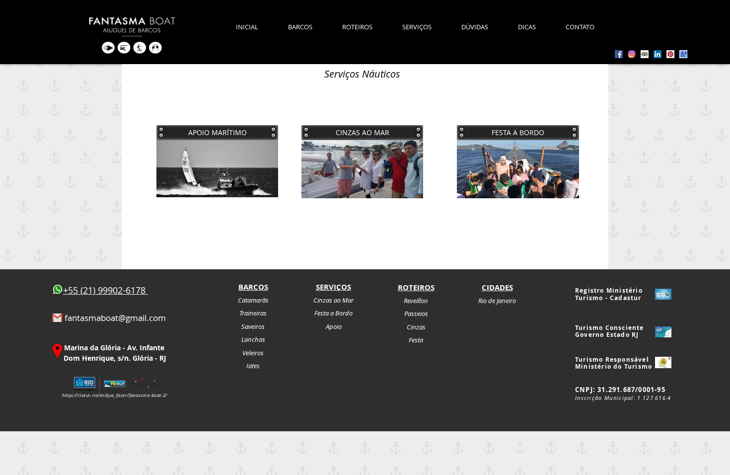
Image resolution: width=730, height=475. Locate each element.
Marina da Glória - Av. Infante (114, 347)
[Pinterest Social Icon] (670, 54)
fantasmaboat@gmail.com (115, 317)
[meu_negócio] (683, 54)
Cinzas (416, 326)
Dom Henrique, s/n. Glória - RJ (115, 358)
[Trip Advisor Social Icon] (645, 54)
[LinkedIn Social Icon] (657, 54)
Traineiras (253, 313)
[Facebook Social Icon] (619, 54)
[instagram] (632, 54)
